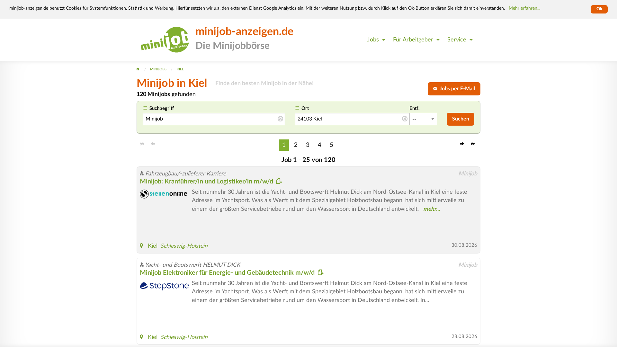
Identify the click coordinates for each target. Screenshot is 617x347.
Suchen (460, 118)
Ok (599, 9)
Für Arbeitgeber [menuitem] (413, 39)
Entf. (414, 108)
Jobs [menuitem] (373, 39)
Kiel (152, 246)
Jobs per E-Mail (456, 88)
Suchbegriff (161, 108)
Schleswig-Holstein (184, 246)
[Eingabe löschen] (280, 119)
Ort (305, 108)
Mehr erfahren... (524, 8)
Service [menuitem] (456, 39)
